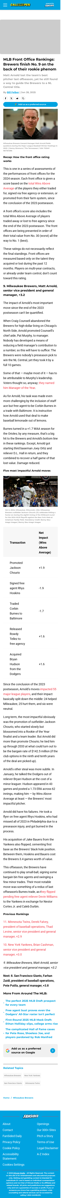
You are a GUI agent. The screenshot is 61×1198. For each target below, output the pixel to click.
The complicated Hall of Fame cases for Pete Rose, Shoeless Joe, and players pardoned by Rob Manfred (30, 1033)
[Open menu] (5, 5)
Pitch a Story (45, 1136)
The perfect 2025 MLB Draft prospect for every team (31, 1002)
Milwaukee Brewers (12, 1075)
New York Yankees (32, 1075)
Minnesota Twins (32, 1083)
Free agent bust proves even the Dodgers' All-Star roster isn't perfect (30, 1012)
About (6, 1124)
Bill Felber (13, 92)
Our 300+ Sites (46, 1130)
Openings (43, 1124)
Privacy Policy (11, 1142)
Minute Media (19, 1173)
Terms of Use (45, 1142)
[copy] (23, 98)
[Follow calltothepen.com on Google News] (52, 1050)
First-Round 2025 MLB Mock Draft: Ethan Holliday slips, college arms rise (32, 1021)
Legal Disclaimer (47, 1148)
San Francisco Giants (13, 1083)
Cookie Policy (11, 1148)
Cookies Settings (13, 1164)
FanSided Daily (12, 1136)
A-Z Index (43, 1154)
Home (6, 1098)
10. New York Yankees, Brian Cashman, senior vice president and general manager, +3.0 (28, 949)
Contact (8, 1130)
